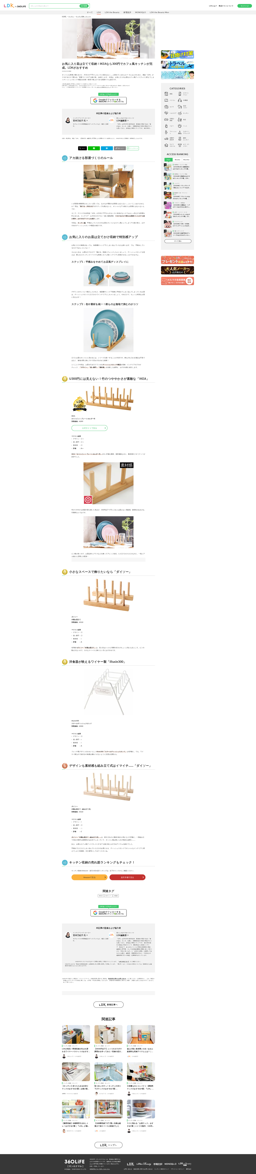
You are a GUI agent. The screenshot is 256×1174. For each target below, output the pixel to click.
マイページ (245, 6)
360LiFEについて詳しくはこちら (100, 1169)
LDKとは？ (213, 6)
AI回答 (84, 6)
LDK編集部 (121, 120)
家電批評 (127, 12)
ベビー (172, 126)
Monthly (186, 159)
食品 (184, 119)
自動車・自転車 (172, 139)
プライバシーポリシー (177, 1169)
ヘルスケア (173, 113)
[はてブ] (107, 148)
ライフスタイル (172, 145)
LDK (99, 12)
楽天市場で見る (127, 877)
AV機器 (185, 100)
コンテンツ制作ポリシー (161, 1169)
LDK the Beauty (112, 12)
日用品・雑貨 (172, 119)
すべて (90, 12)
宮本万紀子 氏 (79, 120)
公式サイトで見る (89, 428)
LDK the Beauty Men (159, 12)
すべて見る (177, 241)
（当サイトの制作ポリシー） (103, 87)
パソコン (172, 100)
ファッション (173, 132)
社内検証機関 (116, 1161)
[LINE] (94, 148)
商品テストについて (226, 6)
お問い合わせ (128, 1169)
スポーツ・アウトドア (186, 132)
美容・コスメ (185, 106)
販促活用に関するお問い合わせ (117, 978)
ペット (185, 126)
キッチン (186, 113)
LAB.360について (124, 961)
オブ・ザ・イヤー (186, 145)
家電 (171, 94)
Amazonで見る (89, 877)
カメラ (172, 107)
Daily (168, 159)
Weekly (177, 159)
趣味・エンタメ (186, 139)
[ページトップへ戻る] (250, 1155)
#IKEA (101, 895)
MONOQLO (140, 12)
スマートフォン (186, 94)
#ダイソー (108, 895)
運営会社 (188, 1169)
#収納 (116, 895)
